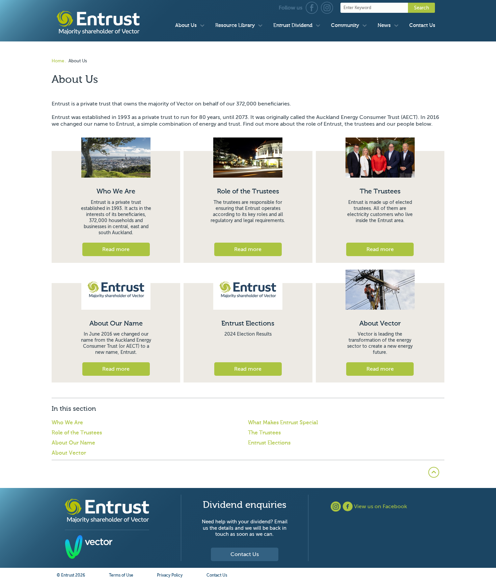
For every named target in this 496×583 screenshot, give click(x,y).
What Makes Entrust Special (283, 423)
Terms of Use (121, 575)
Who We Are (67, 423)
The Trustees (264, 433)
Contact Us (422, 25)
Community (345, 25)
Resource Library (235, 25)
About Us (186, 25)
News (384, 25)
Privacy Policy (170, 575)
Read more (116, 249)
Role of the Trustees (77, 433)
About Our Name (73, 443)
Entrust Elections (269, 443)
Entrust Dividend (292, 25)
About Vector (69, 453)
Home (58, 60)
